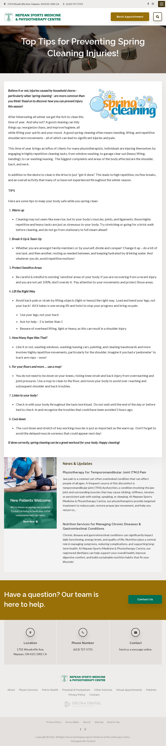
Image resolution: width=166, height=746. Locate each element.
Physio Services (28, 690)
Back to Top (113, 722)
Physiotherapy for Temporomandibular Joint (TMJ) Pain (104, 472)
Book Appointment (130, 16)
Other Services (103, 690)
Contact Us (145, 599)
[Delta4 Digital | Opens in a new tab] (83, 706)
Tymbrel (90, 741)
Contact (94, 694)
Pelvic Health (50, 690)
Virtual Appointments (129, 690)
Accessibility (72, 722)
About (11, 690)
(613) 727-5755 (74, 3)
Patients (151, 690)
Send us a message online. (135, 649)
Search (157, 16)
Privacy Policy (77, 694)
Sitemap (99, 722)
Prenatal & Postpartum (76, 690)
